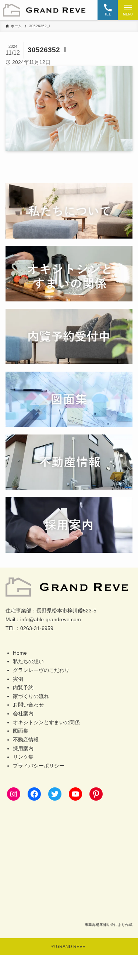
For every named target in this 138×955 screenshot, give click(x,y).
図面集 (20, 731)
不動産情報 (26, 740)
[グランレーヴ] (44, 10)
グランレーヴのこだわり (41, 670)
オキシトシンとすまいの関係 (46, 722)
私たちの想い (28, 661)
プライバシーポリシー (38, 766)
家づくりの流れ (31, 696)
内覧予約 (23, 687)
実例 (18, 679)
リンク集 (23, 757)
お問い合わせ (28, 705)
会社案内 (23, 713)
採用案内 (23, 748)
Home (20, 653)
